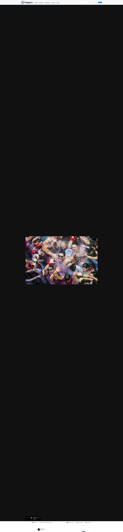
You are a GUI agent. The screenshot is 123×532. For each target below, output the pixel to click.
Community (47, 2)
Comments (88, 522)
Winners (35, 522)
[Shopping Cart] (94, 2)
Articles (36, 2)
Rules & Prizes (71, 522)
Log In (96, 2)
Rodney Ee (42, 529)
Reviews (41, 2)
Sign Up (100, 2)
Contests (53, 2)
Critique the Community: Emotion (45, 522)
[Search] (92, 2)
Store (58, 2)
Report (83, 525)
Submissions (80, 522)
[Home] (27, 2)
